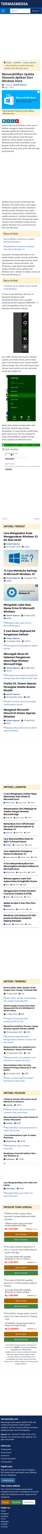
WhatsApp (5, 1521)
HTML (8, 897)
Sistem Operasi (20, 85)
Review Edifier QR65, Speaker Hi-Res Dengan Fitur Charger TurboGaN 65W (20, 988)
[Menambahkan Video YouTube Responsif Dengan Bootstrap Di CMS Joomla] (21, 1079)
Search (36, 11)
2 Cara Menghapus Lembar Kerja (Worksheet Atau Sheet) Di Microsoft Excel (20, 796)
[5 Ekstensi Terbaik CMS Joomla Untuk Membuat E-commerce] (21, 1111)
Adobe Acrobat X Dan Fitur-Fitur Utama (20, 904)
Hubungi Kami (6, 1462)
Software (10, 1159)
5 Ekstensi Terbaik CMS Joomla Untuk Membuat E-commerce (20, 1100)
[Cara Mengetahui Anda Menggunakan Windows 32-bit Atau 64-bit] (21, 558)
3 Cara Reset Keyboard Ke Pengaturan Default (19, 632)
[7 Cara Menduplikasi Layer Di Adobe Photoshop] (21, 1147)
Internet (9, 818)
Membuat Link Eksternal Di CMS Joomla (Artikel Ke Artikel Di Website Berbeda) (20, 918)
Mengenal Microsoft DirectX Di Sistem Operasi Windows (19, 713)
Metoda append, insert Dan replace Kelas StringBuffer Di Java (20, 880)
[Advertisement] (21, 37)
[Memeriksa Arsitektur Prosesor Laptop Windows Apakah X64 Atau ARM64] (21, 1039)
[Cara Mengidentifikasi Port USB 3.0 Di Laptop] (21, 1194)
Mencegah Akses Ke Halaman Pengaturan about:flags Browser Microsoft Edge (17, 659)
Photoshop (11, 1141)
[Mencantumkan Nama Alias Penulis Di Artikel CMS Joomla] (21, 1129)
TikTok (3, 1511)
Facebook (4, 1516)
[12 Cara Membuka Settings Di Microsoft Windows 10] (21, 592)
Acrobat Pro (10, 909)
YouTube (4, 1527)
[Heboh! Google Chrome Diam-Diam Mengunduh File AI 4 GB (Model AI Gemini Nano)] (21, 1020)
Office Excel (10, 803)
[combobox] (20, 11)
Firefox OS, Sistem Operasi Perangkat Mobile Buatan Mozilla (20, 687)
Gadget (8, 845)
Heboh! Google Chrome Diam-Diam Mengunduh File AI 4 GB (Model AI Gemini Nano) (19, 1008)
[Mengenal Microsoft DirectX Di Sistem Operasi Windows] (21, 729)
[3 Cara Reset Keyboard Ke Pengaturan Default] (21, 647)
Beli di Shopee (21, 1234)
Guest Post (5, 1455)
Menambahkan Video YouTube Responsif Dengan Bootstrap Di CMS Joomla (20, 1067)
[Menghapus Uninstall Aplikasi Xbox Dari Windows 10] (21, 1170)
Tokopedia (16, 1502)
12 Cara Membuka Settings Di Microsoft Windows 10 (20, 572)
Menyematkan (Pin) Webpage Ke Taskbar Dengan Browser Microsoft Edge (20, 811)
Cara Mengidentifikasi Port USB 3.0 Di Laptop (20, 1183)
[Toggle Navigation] (3, 10)
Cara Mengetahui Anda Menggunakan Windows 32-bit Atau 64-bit (21, 536)
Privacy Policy (6, 1452)
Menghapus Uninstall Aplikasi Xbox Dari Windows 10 (20, 1154)
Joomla (9, 1105)
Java (7, 885)
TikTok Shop (29, 1502)
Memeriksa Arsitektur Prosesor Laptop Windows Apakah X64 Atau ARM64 (21, 1027)
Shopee (5, 1502)
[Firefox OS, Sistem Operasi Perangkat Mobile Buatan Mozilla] (21, 703)
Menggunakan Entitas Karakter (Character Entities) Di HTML (20, 892)
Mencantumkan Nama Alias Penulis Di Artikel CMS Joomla (21, 1118)
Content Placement (8, 1458)
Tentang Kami (6, 1449)
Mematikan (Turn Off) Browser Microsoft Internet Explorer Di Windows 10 (19, 826)
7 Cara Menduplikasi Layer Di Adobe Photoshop (20, 1136)
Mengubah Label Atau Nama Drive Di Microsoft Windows (19, 608)
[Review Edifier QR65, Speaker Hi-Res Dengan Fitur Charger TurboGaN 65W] (21, 999)
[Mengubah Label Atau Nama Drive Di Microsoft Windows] (21, 624)
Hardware (10, 1188)
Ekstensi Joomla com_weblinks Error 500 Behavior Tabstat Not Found (20, 1048)
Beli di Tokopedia (21, 1240)
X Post (3, 1519)
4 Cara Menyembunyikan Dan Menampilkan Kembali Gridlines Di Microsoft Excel (21, 866)
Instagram (5, 1514)
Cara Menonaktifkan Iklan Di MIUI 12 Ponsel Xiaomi (18, 840)
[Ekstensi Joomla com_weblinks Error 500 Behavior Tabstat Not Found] (21, 1059)
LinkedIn (4, 1524)
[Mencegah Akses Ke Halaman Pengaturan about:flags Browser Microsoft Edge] (21, 676)
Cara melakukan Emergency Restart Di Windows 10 (18, 852)
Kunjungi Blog (8, 1480)
